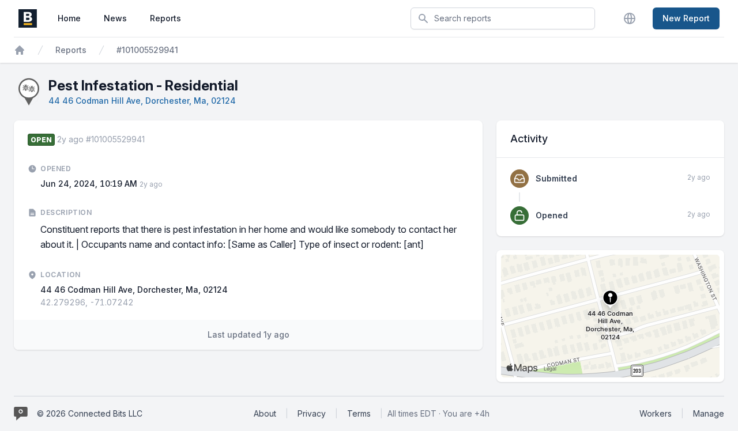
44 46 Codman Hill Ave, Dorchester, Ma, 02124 (142, 100)
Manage (708, 413)
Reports (165, 18)
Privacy (312, 413)
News (115, 18)
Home (69, 18)
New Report (686, 18)
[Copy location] (139, 302)
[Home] (19, 50)
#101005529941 (147, 50)
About (265, 413)
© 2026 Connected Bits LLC (89, 413)
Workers (655, 413)
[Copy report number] (150, 139)
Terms (359, 413)
